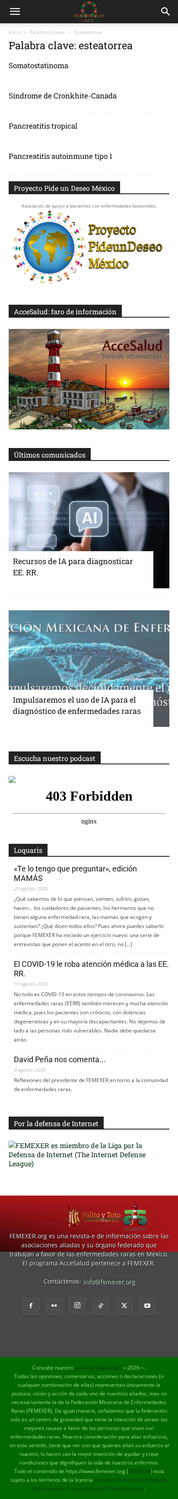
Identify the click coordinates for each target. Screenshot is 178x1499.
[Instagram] (77, 1305)
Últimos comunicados (50, 454)
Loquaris (28, 850)
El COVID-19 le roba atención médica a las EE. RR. (91, 968)
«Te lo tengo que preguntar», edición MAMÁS (75, 873)
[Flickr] (54, 1306)
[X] (124, 1306)
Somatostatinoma (38, 65)
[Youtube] (147, 1306)
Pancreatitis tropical (43, 126)
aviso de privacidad (98, 1367)
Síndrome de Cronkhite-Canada (63, 96)
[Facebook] (30, 1306)
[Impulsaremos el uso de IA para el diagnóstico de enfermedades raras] (89, 668)
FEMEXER (139, 1471)
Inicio (15, 32)
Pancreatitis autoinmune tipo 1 (60, 156)
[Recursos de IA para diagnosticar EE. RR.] (89, 530)
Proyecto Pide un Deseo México (64, 188)
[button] (15, 11)
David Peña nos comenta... (60, 1059)
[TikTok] (100, 1306)
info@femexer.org (109, 1281)
